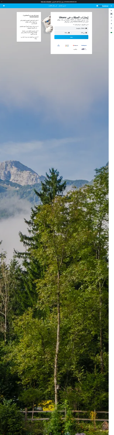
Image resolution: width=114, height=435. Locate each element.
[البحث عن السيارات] (111, 17)
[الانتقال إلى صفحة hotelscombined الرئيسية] (102, 6)
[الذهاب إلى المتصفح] (111, 23)
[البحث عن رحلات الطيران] (111, 10)
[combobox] (80, 24)
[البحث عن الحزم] (111, 20)
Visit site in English (46, 1)
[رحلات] (111, 28)
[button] (1, 1)
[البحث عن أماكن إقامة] (111, 13)
